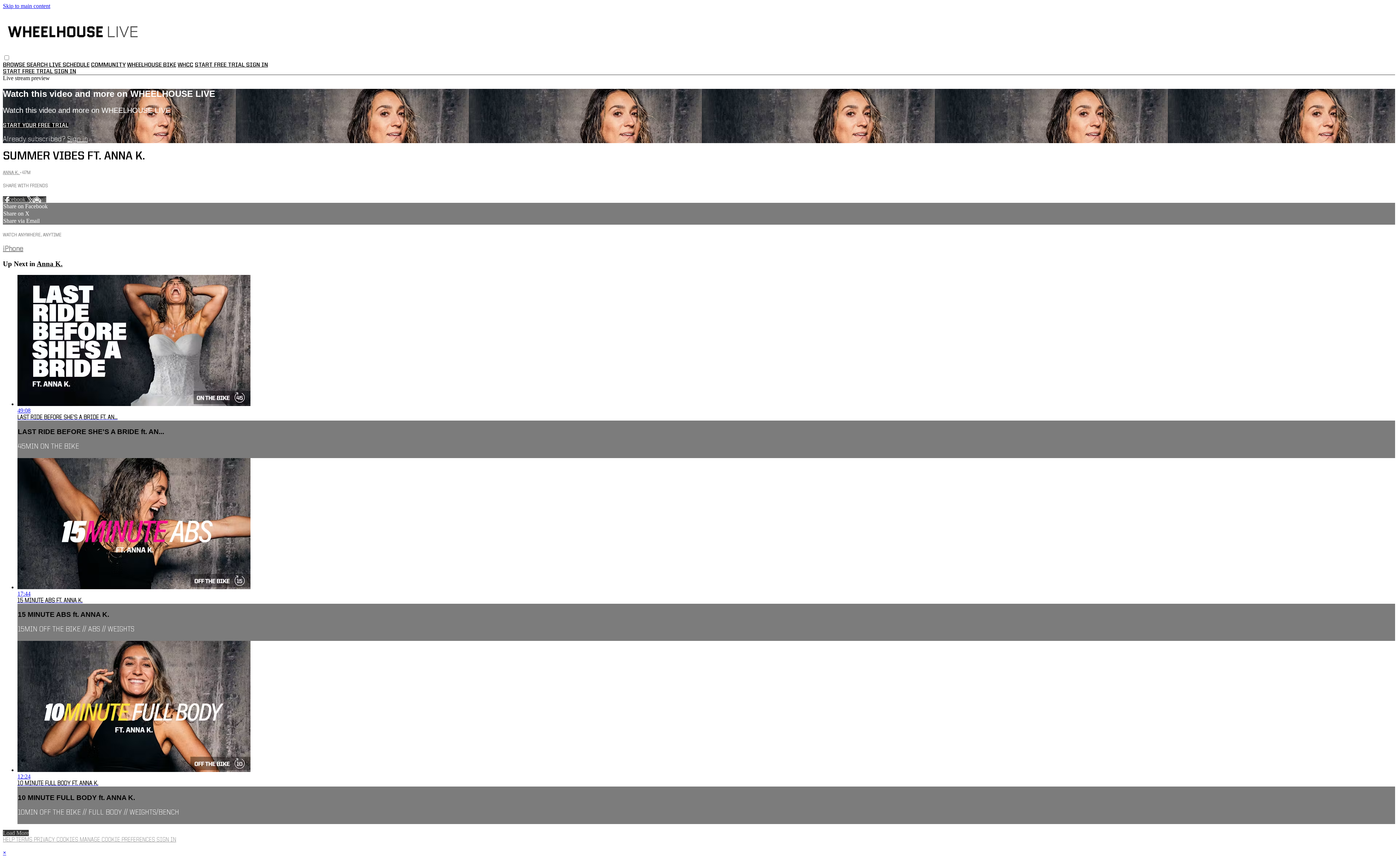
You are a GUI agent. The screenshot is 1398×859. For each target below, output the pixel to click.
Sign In (65, 72)
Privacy (45, 840)
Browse (15, 65)
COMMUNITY (108, 65)
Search (38, 65)
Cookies (68, 840)
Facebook (15, 199)
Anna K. (11, 172)
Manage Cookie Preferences (118, 840)
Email (39, 199)
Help (9, 840)
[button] (6, 57)
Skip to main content (26, 6)
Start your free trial (35, 126)
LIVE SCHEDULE (69, 65)
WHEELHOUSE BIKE (151, 65)
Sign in (257, 65)
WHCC (185, 65)
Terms (25, 840)
